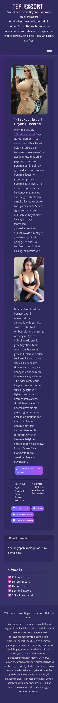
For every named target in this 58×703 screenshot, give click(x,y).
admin (40, 508)
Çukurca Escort (21, 577)
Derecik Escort (21, 581)
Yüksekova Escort (24, 134)
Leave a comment (25, 520)
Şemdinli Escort (21, 590)
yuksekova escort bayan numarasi (28, 470)
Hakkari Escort (21, 586)
